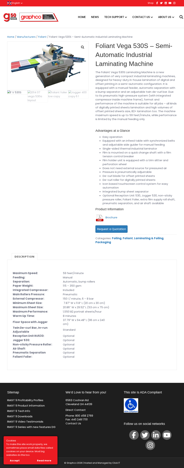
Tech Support (114, 17)
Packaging (103, 242)
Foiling (116, 238)
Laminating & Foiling (149, 238)
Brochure (110, 217)
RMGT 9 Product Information (26, 405)
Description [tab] (24, 256)
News (95, 17)
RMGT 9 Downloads (20, 416)
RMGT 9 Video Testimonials (25, 421)
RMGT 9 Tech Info (18, 411)
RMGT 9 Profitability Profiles (25, 400)
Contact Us (141, 17)
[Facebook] (134, 435)
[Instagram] (150, 445)
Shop (150, 2)
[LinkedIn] (156, 435)
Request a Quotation (111, 229)
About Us (164, 17)
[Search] (179, 17)
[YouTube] (167, 435)
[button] (82, 47)
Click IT (116, 462)
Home (82, 17)
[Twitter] (145, 435)
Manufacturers (26, 37)
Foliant (42, 37)
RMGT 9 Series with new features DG (31, 427)
